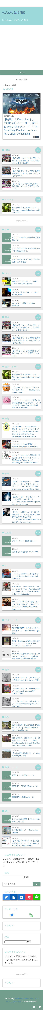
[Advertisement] (21, 47)
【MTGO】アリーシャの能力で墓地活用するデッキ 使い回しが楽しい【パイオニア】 (26, 173)
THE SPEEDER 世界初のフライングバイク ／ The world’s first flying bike (26, 630)
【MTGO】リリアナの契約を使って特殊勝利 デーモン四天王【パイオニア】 (26, 186)
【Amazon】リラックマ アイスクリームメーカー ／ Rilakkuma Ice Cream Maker (26, 389)
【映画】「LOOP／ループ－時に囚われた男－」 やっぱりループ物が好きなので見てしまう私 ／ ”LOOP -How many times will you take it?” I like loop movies (26, 517)
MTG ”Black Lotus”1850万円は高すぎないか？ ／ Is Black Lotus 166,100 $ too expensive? (26, 643)
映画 (37, 137)
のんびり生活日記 (13, 12)
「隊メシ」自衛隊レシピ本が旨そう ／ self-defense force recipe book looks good (26, 576)
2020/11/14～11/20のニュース (23, 775)
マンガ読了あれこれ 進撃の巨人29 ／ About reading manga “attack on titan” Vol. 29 (27, 703)
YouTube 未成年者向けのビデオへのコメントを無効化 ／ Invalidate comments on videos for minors (26, 656)
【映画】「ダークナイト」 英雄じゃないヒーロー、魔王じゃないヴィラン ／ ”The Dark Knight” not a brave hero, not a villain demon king (20, 126)
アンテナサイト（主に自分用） (24, 541)
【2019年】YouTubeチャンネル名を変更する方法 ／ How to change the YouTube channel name (26, 843)
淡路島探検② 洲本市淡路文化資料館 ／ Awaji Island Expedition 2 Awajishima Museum (26, 727)
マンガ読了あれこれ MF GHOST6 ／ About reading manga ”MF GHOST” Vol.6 (26, 691)
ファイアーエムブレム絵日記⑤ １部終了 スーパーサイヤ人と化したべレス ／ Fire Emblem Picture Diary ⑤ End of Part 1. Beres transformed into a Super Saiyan (26, 431)
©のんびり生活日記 (13, 1002)
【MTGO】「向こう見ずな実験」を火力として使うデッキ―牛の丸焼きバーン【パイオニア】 (26, 160)
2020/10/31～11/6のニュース (23, 797)
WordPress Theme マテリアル (26, 999)
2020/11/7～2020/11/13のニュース (25, 786)
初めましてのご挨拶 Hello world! (25, 552)
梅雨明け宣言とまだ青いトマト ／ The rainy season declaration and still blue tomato (26, 210)
